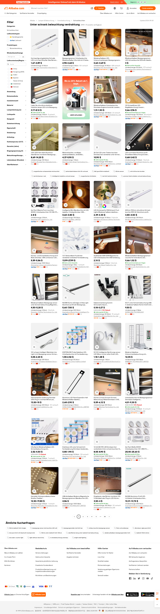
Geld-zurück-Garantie (42, 557)
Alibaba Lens (8, 594)
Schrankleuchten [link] (79, 20)
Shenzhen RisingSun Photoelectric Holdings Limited (76, 267)
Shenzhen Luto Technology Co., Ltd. (137, 267)
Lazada (78, 604)
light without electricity (37, 537)
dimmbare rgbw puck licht (143, 528)
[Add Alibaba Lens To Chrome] (38, 594)
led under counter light (16, 537)
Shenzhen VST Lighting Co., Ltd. (41, 219)
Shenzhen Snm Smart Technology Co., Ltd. (76, 162)
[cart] (121, 8)
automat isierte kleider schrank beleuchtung (137, 176)
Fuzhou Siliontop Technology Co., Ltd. (106, 407)
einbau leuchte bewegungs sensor (99, 528)
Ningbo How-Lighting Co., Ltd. (135, 411)
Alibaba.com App (117, 594)
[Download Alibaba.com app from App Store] (132, 594)
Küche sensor (120, 171)
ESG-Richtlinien (9, 561)
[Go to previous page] (74, 517)
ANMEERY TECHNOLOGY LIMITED (137, 361)
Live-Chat (101, 557)
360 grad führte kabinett (101, 171)
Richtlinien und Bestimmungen (45, 575)
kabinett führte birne (142, 533)
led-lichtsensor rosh (40, 176)
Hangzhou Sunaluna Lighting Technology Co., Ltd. (107, 219)
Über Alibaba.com (10, 548)
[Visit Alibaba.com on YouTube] (147, 578)
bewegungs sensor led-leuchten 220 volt (44, 528)
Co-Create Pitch (9, 557)
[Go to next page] (109, 517)
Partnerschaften (134, 569)
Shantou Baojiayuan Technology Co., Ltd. (107, 115)
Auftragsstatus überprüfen (138, 561)
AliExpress (47, 604)
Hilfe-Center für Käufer (105, 553)
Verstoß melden (103, 575)
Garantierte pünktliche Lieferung (46, 561)
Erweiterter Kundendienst (44, 565)
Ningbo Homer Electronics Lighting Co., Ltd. (139, 219)
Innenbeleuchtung (63, 20)
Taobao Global (87, 604)
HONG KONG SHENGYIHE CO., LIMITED (75, 407)
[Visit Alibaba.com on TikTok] (152, 578)
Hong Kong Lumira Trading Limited (74, 361)
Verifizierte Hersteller (74, 553)
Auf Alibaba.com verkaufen (138, 553)
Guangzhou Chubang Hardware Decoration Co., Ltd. (44, 361)
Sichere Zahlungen (41, 553)
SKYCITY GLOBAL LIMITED (71, 219)
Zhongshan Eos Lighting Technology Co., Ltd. (139, 69)
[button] (92, 8)
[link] (157, 593)
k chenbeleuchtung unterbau (59, 537)
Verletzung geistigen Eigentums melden (108, 570)
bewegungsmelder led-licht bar (73, 528)
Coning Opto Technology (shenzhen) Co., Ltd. (44, 67)
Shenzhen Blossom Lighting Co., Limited (107, 164)
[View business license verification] (100, 611)
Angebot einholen (73, 557)
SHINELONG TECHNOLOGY (134, 312)
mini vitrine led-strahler (137, 171)
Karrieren (7, 565)
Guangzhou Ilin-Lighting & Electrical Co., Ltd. (107, 361)
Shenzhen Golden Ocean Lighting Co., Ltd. (139, 116)
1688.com (55, 604)
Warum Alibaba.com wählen (13, 553)
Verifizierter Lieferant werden (139, 565)
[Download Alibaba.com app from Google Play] (148, 594)
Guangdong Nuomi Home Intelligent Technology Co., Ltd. (76, 312)
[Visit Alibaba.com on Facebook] (130, 578)
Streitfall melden (103, 561)
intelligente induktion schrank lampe (63, 176)
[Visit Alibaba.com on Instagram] (143, 578)
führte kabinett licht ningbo (17, 528)
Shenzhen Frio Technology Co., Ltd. (105, 67)
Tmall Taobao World (67, 604)
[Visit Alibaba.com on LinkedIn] (134, 578)
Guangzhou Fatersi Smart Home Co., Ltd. (138, 162)
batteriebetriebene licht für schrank (77, 171)
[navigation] (16, 268)
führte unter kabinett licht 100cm (51, 533)
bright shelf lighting (80, 537)
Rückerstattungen (104, 565)
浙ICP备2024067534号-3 (135, 611)
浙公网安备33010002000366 (115, 611)
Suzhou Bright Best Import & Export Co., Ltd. (44, 116)
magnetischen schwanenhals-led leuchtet (46, 171)
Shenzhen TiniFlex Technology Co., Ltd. (44, 312)
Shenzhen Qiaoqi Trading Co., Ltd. (105, 265)
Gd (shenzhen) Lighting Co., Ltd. (41, 407)
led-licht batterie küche (109, 176)
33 (105, 516)
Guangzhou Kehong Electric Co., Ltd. (106, 316)
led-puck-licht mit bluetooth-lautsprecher (22, 533)
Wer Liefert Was (111, 604)
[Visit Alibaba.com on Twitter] (139, 578)
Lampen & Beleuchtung (46, 20)
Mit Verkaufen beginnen (137, 557)
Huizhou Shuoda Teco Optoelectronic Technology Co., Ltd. (44, 162)
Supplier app (75, 594)
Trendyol (101, 604)
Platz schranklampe (122, 528)
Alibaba (32, 20)
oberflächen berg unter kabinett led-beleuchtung (83, 533)
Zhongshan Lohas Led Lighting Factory (44, 265)
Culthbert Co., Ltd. (68, 67)
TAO (95, 604)
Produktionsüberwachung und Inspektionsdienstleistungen (45, 570)
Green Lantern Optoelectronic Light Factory (44, 460)
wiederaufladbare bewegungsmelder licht (117, 533)
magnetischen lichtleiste (88, 176)
